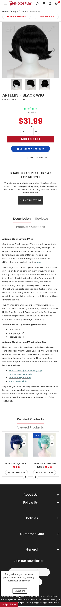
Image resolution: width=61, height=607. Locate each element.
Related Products (30, 419)
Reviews (41, 218)
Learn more (20, 591)
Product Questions (30, 227)
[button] (23, 604)
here (38, 262)
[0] (56, 4)
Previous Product (16, 17)
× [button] (37, 569)
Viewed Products (30, 427)
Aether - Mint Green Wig (44, 463)
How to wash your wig (20, 374)
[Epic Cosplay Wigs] (20, 3)
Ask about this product (32, 149)
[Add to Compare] (24, 444)
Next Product (47, 17)
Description (22, 218)
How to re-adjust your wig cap (25, 370)
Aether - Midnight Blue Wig (17, 463)
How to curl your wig (20, 377)
